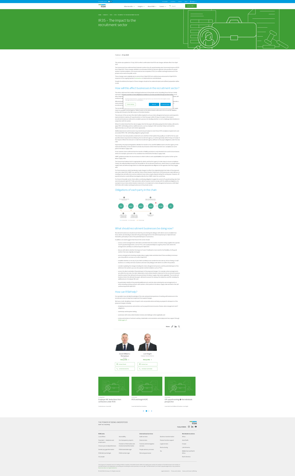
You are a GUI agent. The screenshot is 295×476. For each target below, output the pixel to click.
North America (186, 457)
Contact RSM (190, 6)
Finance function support (167, 440)
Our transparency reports (126, 440)
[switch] (110, 1)
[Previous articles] (143, 411)
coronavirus (138, 78)
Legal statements (165, 471)
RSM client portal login (104, 453)
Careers (161, 6)
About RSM (151, 6)
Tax (161, 451)
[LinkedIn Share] (176, 326)
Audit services (143, 436)
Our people (165, 1)
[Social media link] (193, 422)
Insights (140, 6)
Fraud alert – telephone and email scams (106, 441)
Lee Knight (185, 406)
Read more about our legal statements (107, 468)
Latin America (186, 447)
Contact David (122, 364)
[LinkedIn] (192, 427)
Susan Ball (108, 406)
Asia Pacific (185, 440)
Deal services (143, 440)
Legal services (164, 444)
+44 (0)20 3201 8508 (146, 369)
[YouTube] (196, 427)
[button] (172, 326)
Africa (183, 436)
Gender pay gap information (106, 449)
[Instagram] (189, 427)
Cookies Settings (130, 104)
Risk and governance (145, 453)
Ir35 (111, 14)
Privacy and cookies (176, 471)
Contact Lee (144, 364)
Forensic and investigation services (146, 445)
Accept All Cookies (165, 104)
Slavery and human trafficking (189, 471)
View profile (123, 360)
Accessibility (122, 436)
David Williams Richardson (176, 406)
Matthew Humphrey (142, 406)
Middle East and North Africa (188, 452)
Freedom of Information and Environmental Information (127, 445)
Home (99, 14)
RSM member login (124, 453)
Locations (173, 1)
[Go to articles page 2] (148, 411)
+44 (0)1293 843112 (124, 369)
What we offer (128, 6)
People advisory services (146, 449)
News (186, 1)
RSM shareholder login (125, 449)
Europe (184, 444)
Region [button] (193, 1)
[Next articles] (151, 411)
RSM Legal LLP (122, 320)
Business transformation (167, 436)
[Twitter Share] (179, 326)
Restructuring (164, 447)
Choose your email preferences (107, 446)
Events (180, 1)
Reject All (154, 104)
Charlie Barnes (101, 406)
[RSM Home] (102, 5)
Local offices (101, 436)
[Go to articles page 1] (146, 411)
